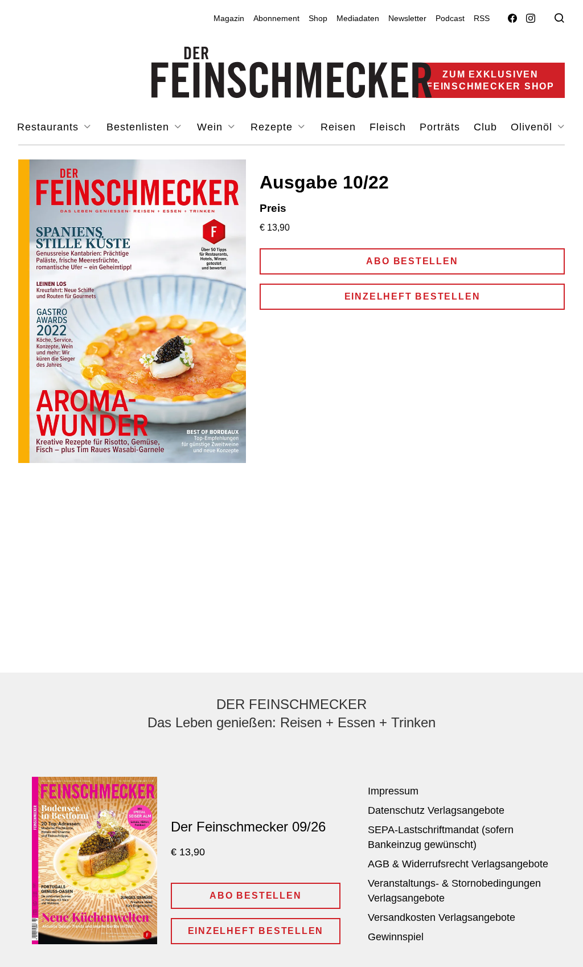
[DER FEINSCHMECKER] (291, 72)
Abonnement (276, 18)
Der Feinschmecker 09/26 (248, 826)
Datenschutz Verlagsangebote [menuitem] (436, 810)
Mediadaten (357, 18)
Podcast (450, 18)
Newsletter (407, 18)
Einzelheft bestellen (412, 296)
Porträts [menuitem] (440, 127)
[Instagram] (530, 18)
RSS (482, 18)
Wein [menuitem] (211, 127)
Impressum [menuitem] (393, 791)
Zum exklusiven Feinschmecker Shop (490, 80)
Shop (318, 18)
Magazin (229, 18)
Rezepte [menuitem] (273, 127)
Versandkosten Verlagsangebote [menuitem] (441, 917)
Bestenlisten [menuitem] (139, 127)
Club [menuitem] (485, 127)
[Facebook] (512, 18)
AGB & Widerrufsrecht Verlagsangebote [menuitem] (458, 864)
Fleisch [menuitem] (387, 127)
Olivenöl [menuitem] (533, 127)
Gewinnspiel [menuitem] (396, 937)
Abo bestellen (412, 261)
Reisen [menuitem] (338, 127)
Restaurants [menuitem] (49, 127)
